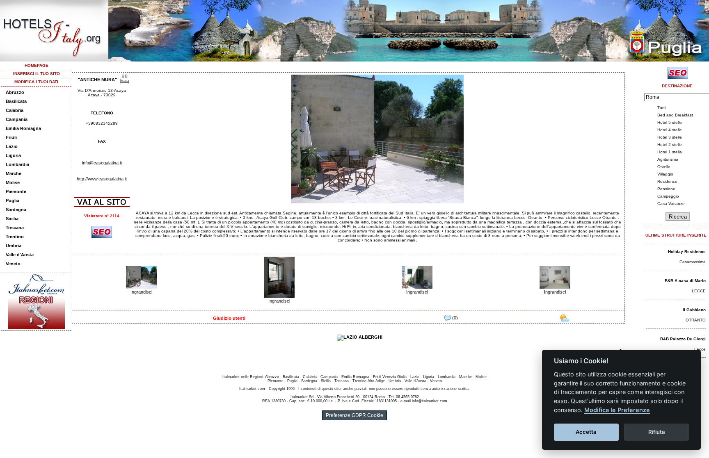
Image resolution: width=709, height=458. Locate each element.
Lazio (12, 146)
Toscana (15, 227)
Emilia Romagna (23, 128)
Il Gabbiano (694, 310)
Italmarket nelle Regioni (242, 377)
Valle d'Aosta (20, 254)
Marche (13, 173)
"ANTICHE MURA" (97, 79)
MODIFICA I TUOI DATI (36, 82)
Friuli (11, 137)
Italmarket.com (252, 389)
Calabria (14, 110)
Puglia (12, 200)
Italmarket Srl (301, 397)
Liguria (13, 155)
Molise (13, 182)
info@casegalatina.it (102, 162)
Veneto (13, 263)
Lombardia (17, 164)
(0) (454, 317)
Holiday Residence (687, 251)
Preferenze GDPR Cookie (354, 415)
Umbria (13, 245)
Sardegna (16, 209)
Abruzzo (15, 92)
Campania (16, 119)
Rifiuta (656, 431)
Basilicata (16, 101)
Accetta (586, 431)
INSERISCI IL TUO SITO (36, 73)
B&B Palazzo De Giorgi (683, 339)
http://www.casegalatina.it (102, 178)
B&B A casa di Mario (685, 280)
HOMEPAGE (36, 65)
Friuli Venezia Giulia (390, 377)
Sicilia (12, 218)
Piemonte (16, 191)
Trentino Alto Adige (368, 381)
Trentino (15, 236)
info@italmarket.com (429, 401)
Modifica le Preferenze (617, 409)
